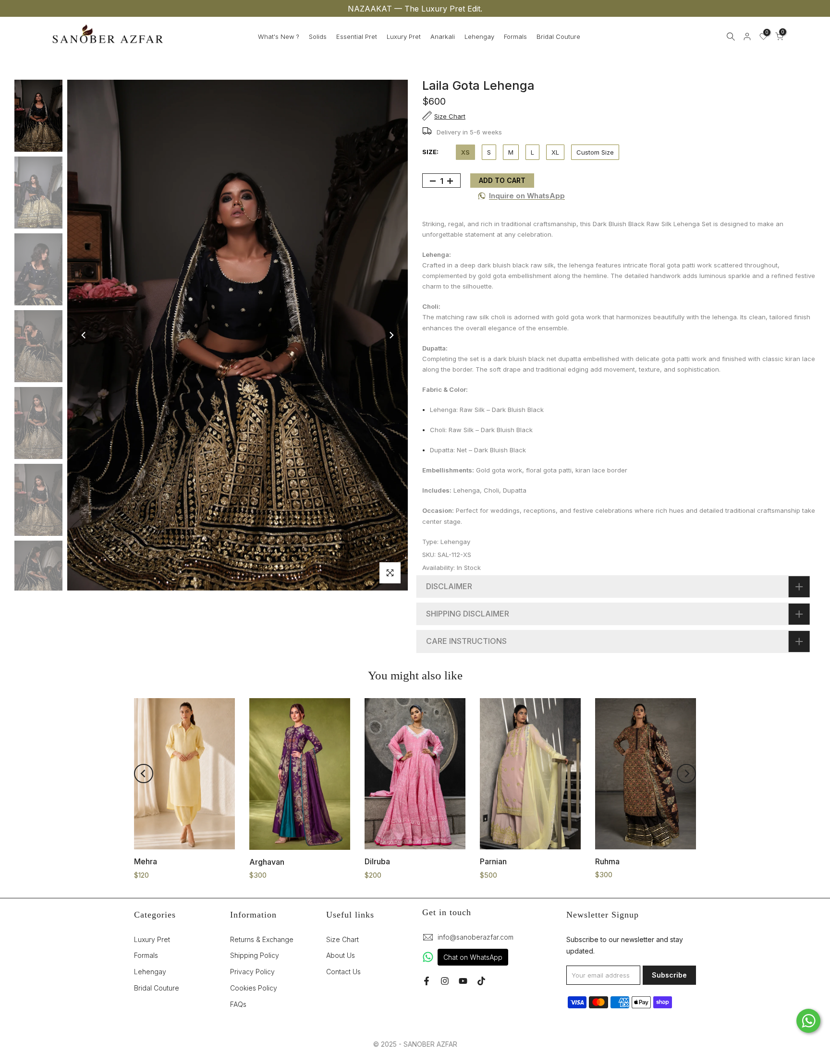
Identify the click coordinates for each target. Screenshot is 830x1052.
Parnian (493, 861)
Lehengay (479, 36)
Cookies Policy (253, 988)
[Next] (391, 335)
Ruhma (607, 861)
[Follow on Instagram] (444, 981)
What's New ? (278, 36)
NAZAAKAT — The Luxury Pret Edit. (415, 8)
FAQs (238, 1004)
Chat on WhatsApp (472, 957)
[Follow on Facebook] (426, 981)
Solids (318, 36)
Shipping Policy (254, 955)
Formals (515, 36)
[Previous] (84, 335)
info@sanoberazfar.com (475, 937)
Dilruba (377, 861)
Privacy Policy (252, 971)
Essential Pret (356, 36)
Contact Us (343, 971)
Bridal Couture (558, 36)
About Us (340, 955)
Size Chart (342, 939)
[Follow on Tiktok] (481, 981)
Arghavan (266, 861)
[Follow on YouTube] (463, 981)
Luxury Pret (404, 36)
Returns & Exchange (261, 939)
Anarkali (442, 36)
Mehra (145, 861)
